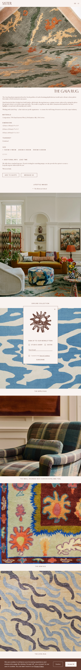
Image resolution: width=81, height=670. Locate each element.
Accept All (71, 664)
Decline (58, 664)
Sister (50, 344)
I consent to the (40, 356)
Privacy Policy (39, 666)
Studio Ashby (37, 344)
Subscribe (40, 359)
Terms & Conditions (45, 356)
